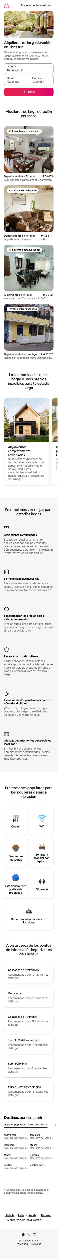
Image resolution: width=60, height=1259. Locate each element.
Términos (36, 1243)
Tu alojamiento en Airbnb (36, 5)
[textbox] (16, 82)
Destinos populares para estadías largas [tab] (26, 1124)
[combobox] (29, 70)
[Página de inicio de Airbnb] (6, 5)
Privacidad (22, 1243)
